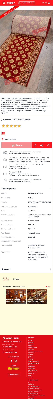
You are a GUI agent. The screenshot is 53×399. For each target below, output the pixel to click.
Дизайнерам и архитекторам (36, 395)
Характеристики (9, 188)
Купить (19, 145)
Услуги (30, 383)
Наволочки (31, 352)
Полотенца (31, 366)
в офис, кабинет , (36, 252)
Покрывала (31, 368)
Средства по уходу (33, 361)
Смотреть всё (22, 286)
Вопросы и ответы (33, 391)
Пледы (30, 356)
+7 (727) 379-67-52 (9, 352)
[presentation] (6, 47)
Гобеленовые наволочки (35, 351)
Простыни (31, 373)
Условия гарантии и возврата (19, 154)
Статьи (30, 377)
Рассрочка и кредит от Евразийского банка (24, 176)
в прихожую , (37, 255)
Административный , (37, 245)
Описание (6, 269)
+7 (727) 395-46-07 (9, 347)
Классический (34, 248)
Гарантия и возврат (34, 388)
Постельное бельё (33, 363)
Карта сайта (14, 375)
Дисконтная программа (35, 390)
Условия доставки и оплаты (19, 169)
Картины (31, 349)
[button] (46, 286)
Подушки (31, 358)
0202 (30, 198)
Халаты (30, 365)
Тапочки (30, 359)
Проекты (31, 384)
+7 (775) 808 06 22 (27, 3)
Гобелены (31, 344)
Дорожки (31, 342)
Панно (30, 345)
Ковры (30, 340)
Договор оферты (33, 393)
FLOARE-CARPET (35, 193)
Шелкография (32, 347)
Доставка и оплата (33, 386)
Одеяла (30, 354)
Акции (30, 375)
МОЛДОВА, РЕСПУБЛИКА (39, 202)
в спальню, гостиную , (37, 253)
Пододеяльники (33, 372)
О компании (31, 397)
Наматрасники (32, 370)
